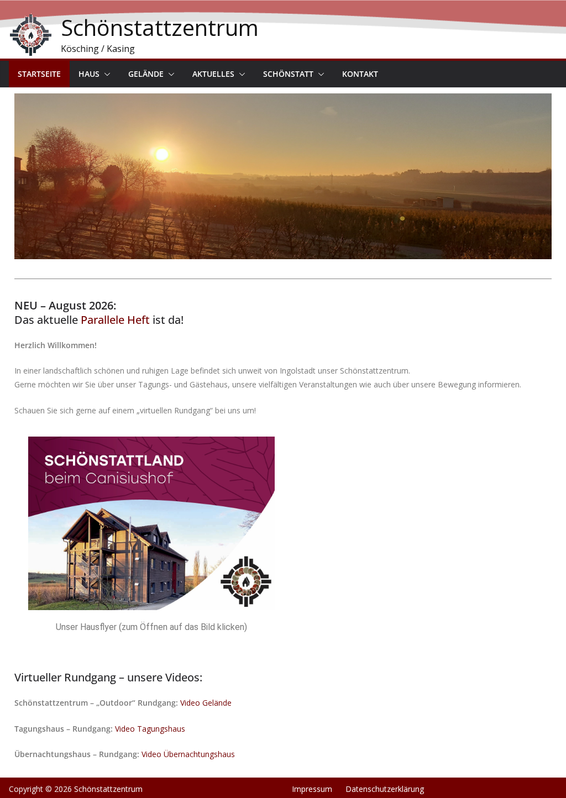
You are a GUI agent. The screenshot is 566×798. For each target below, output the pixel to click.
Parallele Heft (115, 319)
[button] (105, 74)
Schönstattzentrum (160, 27)
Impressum (312, 789)
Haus (88, 74)
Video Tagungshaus (150, 728)
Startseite (39, 74)
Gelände (146, 74)
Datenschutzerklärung (384, 789)
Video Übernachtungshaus (188, 754)
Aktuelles (213, 74)
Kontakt (360, 74)
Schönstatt (288, 74)
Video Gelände (206, 702)
